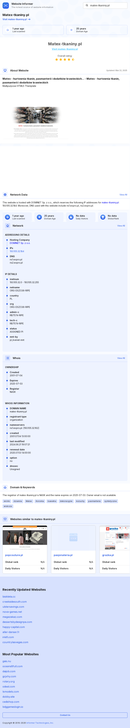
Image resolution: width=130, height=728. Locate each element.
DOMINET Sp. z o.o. (20, 243)
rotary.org (9, 681)
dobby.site (9, 696)
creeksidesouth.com (15, 601)
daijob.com (9, 671)
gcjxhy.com (9, 676)
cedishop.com (11, 701)
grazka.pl (108, 555)
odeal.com (9, 686)
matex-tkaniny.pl (110, 202)
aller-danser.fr (11, 632)
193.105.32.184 (17, 251)
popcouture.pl (14, 555)
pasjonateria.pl (63, 555)
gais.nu (7, 661)
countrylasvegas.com (15, 642)
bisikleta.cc (9, 596)
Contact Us (65, 715)
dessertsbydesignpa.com (17, 621)
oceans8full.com (13, 666)
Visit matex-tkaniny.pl (15, 19)
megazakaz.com (12, 616)
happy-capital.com (14, 627)
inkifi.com (8, 637)
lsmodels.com (11, 691)
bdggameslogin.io (13, 706)
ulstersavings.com (13, 606)
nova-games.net (12, 611)
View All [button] (123, 194)
